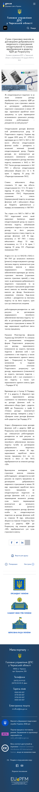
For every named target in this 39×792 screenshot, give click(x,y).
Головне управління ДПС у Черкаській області (19, 21)
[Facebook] (17, 765)
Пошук (33, 28)
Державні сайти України (13, 6)
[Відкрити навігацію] (34, 3)
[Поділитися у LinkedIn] (22, 542)
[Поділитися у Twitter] (16, 542)
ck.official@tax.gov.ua (19, 709)
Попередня (13, 564)
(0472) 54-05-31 (17, 683)
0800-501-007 (19, 700)
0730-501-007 (19, 697)
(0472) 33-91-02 (19, 681)
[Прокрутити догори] (35, 780)
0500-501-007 (19, 692)
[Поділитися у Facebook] (11, 542)
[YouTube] (22, 765)
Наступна (27, 564)
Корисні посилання (19, 771)
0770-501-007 (19, 695)
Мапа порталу (17, 649)
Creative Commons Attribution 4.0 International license (22, 749)
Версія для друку (21, 556)
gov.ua (8, 4)
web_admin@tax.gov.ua (20, 738)
